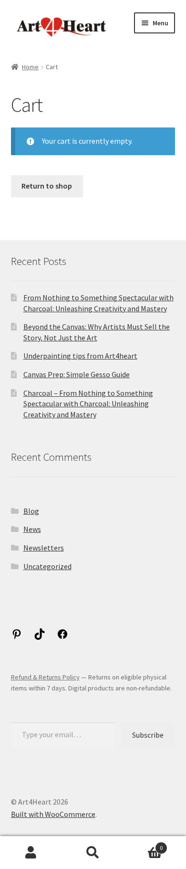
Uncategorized (47, 566)
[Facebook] (62, 637)
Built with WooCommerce (53, 814)
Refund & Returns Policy (45, 677)
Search (93, 853)
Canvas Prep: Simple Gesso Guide (76, 374)
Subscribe (148, 735)
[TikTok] (39, 637)
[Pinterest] (16, 637)
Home (30, 67)
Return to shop (46, 186)
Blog (31, 511)
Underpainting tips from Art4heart (80, 355)
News (32, 529)
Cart (143, 844)
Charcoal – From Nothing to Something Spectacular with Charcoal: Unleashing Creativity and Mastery (88, 403)
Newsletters (43, 547)
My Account (31, 853)
